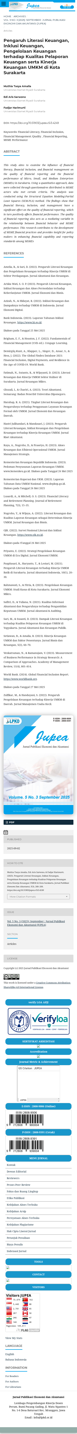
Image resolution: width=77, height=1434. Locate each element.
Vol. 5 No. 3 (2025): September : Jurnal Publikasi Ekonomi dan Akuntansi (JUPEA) (34, 21)
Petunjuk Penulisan (18, 1238)
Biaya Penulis (15, 1244)
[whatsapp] (7, 1281)
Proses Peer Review (18, 1184)
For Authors (12, 1381)
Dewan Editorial (16, 1171)
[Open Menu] (3, 3)
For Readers (12, 1376)
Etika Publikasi (15, 1198)
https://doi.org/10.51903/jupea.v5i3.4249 (34, 123)
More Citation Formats (23, 896)
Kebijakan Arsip (16, 1211)
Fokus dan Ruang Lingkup (22, 1191)
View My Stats (13, 1338)
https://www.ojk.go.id (30, 534)
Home (7, 16)
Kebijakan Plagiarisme (20, 1224)
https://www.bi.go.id (29, 322)
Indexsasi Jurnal (16, 1251)
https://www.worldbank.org (20, 679)
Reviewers (13, 1178)
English (9, 1354)
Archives (20, 16)
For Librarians (13, 1386)
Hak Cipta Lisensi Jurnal (21, 1231)
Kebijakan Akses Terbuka (22, 1204)
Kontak (11, 1165)
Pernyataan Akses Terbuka (23, 1218)
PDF (11, 822)
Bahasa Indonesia (16, 1359)
